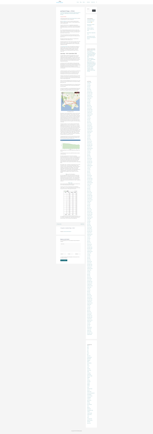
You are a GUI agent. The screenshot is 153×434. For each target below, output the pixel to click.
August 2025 (89, 98)
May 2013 (88, 308)
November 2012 (89, 317)
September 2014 (89, 285)
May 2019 (88, 205)
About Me (88, 355)
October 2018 (89, 215)
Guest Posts (89, 374)
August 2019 (89, 201)
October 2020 (89, 181)
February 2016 (89, 261)
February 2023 (89, 141)
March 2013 (89, 311)
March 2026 (89, 89)
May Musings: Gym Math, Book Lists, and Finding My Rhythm (91, 37)
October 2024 (89, 112)
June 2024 (89, 118)
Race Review (67, 12)
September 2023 (90, 131)
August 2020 (89, 184)
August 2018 (89, 218)
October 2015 (89, 267)
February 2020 (89, 192)
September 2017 (89, 234)
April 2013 (88, 310)
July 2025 (88, 99)
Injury (88, 378)
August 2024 (89, 115)
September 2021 (89, 165)
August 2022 (89, 149)
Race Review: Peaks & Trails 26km (91, 55)
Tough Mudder (89, 413)
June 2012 (88, 324)
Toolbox (88, 411)
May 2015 (88, 274)
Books (88, 361)
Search (94, 10)
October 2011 (89, 328)
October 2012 (89, 318)
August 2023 (89, 132)
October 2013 (89, 301)
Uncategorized (89, 418)
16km (88, 347)
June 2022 (89, 152)
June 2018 (88, 221)
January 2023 (89, 142)
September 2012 (89, 320)
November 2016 (89, 248)
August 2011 (89, 330)
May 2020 (88, 188)
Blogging (88, 360)
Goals (88, 371)
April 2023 (88, 138)
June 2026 (89, 85)
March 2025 (89, 105)
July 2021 (88, 168)
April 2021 (88, 172)
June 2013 (88, 307)
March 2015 (89, 277)
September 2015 (89, 268)
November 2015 (89, 265)
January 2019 (89, 211)
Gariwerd (88, 368)
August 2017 (89, 235)
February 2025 (89, 106)
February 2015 (89, 278)
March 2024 (89, 122)
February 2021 (89, 175)
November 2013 (89, 300)
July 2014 (88, 288)
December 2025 (89, 92)
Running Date (89, 404)
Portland (76, 13)
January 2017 (89, 245)
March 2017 (89, 242)
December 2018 (89, 212)
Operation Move (89, 388)
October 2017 (89, 232)
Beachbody (89, 358)
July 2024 (88, 116)
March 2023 (89, 139)
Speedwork (89, 408)
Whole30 (88, 421)
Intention (88, 380)
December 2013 (89, 298)
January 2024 (89, 125)
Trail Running (89, 414)
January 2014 (89, 297)
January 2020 (89, 194)
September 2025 (90, 96)
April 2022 (88, 155)
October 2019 (89, 198)
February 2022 (89, 158)
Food (88, 367)
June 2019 (88, 204)
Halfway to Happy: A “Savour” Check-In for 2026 (90, 29)
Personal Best (73, 13)
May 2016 (88, 257)
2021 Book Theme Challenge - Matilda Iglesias (90, 69)
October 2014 (89, 284)
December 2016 (89, 247)
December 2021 (89, 161)
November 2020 (89, 179)
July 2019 (88, 202)
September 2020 (90, 182)
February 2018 (89, 227)
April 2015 (88, 275)
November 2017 (89, 231)
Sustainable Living (90, 410)
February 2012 (89, 327)
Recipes (88, 401)
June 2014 (88, 290)
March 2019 (89, 208)
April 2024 (88, 121)
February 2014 (89, 295)
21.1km (63, 13)
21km (88, 348)
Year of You (89, 423)
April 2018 (88, 224)
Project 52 (88, 398)
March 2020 (89, 191)
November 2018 (89, 214)
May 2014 (88, 291)
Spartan (88, 407)
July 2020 (88, 185)
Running (70, 12)
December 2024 (89, 109)
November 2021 (89, 162)
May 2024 (88, 119)
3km (88, 350)
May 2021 (88, 171)
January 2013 (89, 314)
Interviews (88, 381)
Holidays (88, 377)
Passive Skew (89, 391)
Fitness (88, 365)
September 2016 (89, 251)
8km (88, 354)
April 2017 (88, 241)
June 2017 (88, 238)
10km (88, 345)
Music (88, 387)
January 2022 (89, 159)
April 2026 (88, 88)
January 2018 (89, 228)
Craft (88, 364)
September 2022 (90, 148)
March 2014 (89, 294)
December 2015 (89, 264)
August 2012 (89, 321)
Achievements (89, 357)
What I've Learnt (89, 420)
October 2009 (89, 334)
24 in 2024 (89, 60)
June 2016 (88, 255)
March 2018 (89, 225)
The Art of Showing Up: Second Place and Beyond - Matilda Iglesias (91, 53)
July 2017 (88, 237)
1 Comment (62, 12)
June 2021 (88, 169)
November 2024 (89, 111)
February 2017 (89, 244)
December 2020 (89, 178)
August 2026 (89, 82)
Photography (89, 394)
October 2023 (89, 129)
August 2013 (89, 304)
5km (88, 351)
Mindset (88, 384)
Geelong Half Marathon (67, 231)
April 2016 (88, 258)
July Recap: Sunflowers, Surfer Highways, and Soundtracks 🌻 (91, 21)
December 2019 (89, 195)
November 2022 (89, 145)
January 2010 (89, 331)
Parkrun (88, 390)
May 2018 (88, 222)
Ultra (88, 417)
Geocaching (89, 370)
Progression (89, 397)
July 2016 (88, 254)
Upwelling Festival (65, 46)
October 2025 (89, 95)
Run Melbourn (64, 21)
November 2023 (89, 128)
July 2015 (88, 271)
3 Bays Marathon (74, 18)
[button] (85, 2)
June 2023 (89, 135)
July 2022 (88, 151)
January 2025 (89, 108)
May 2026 (88, 86)
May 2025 (88, 102)
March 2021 (89, 174)
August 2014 (89, 287)
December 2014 (89, 281)
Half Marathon (67, 13)
